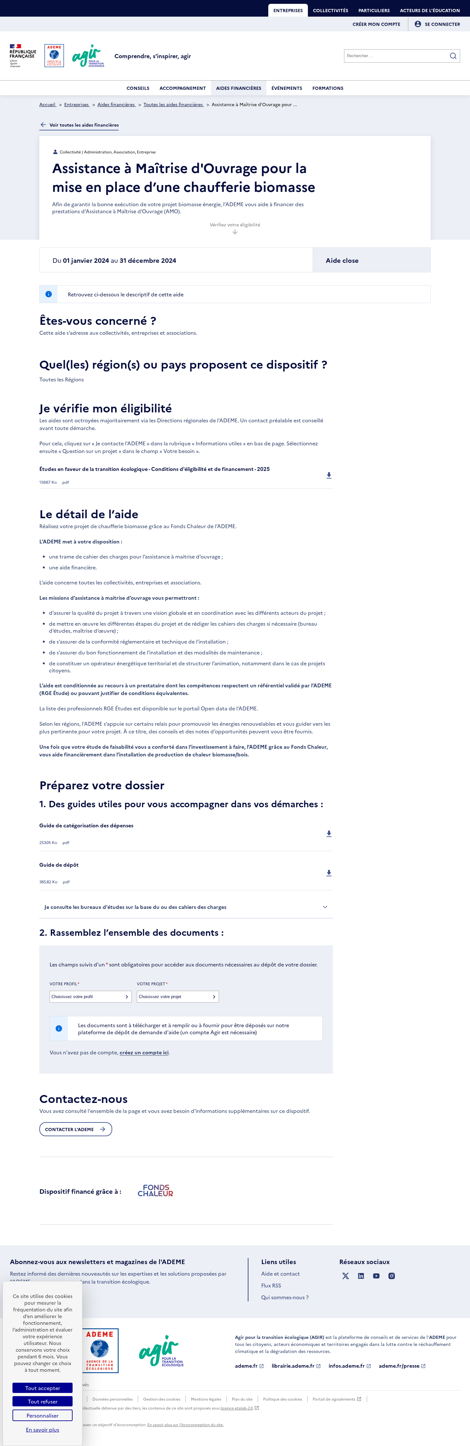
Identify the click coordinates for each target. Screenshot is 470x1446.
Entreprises (288, 10)
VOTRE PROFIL (64, 983)
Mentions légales (206, 1399)
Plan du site (242, 1399)
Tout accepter (42, 1387)
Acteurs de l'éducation (430, 10)
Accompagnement (183, 88)
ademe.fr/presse (399, 1366)
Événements (286, 88)
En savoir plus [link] (42, 1429)
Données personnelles (112, 1399)
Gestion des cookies (161, 1399)
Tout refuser (43, 1401)
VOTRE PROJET (152, 983)
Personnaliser (43, 1415)
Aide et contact (280, 1273)
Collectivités (330, 10)
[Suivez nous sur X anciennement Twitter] (345, 1276)
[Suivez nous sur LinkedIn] (361, 1276)
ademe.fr (246, 1366)
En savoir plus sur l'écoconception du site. (185, 1424)
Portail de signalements (334, 1399)
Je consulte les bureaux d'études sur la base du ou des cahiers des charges (135, 906)
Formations (327, 88)
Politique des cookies (282, 1399)
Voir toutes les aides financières (84, 124)
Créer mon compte (376, 24)
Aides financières (238, 88)
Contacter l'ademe (69, 1129)
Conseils (138, 88)
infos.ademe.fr (347, 1366)
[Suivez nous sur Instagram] (391, 1276)
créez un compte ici (144, 1052)
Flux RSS (271, 1285)
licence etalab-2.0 (237, 1408)
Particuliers (374, 10)
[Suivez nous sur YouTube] (376, 1276)
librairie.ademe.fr (293, 1366)
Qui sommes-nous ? (285, 1297)
